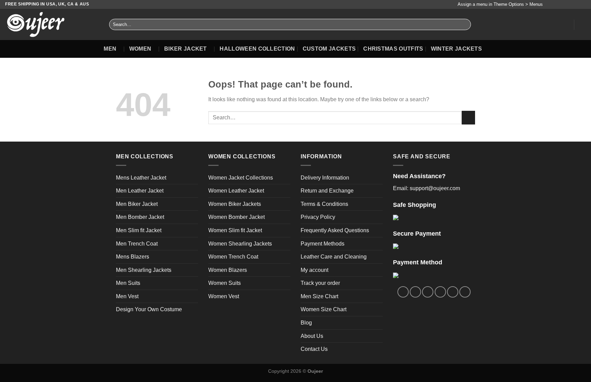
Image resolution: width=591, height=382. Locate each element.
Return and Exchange (327, 191)
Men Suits (128, 283)
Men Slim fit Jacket (138, 230)
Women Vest (223, 296)
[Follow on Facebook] (550, 4)
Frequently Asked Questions (335, 230)
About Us (312, 336)
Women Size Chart (323, 309)
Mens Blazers (132, 257)
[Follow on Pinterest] (576, 4)
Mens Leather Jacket (141, 178)
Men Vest (127, 296)
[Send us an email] (569, 4)
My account (314, 270)
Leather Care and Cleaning (334, 257)
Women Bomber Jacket (236, 217)
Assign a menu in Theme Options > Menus (500, 4)
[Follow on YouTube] (582, 4)
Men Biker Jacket (137, 204)
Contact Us (314, 349)
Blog (306, 323)
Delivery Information (325, 178)
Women (140, 49)
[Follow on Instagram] (556, 4)
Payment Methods (322, 244)
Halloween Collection (257, 49)
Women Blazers (227, 270)
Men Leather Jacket (139, 191)
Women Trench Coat (233, 257)
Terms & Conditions (324, 204)
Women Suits (224, 283)
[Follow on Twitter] (563, 4)
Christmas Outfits (393, 49)
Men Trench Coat (137, 244)
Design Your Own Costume (149, 309)
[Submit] (464, 24)
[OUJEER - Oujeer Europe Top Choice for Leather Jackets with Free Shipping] (52, 24)
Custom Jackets (329, 49)
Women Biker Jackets (234, 204)
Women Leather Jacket (236, 191)
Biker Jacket (185, 49)
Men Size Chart (319, 296)
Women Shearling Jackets (240, 244)
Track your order (320, 283)
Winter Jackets (456, 49)
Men (110, 49)
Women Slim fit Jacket (235, 230)
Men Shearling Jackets (143, 270)
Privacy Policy (318, 217)
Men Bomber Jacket (140, 217)
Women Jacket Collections (240, 178)
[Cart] (582, 24)
